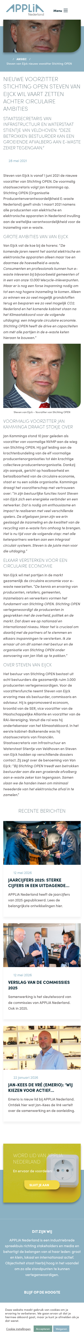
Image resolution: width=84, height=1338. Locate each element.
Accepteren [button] (43, 1329)
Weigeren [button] (61, 1329)
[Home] (8, 59)
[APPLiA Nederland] (25, 9)
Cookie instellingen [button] (18, 1329)
